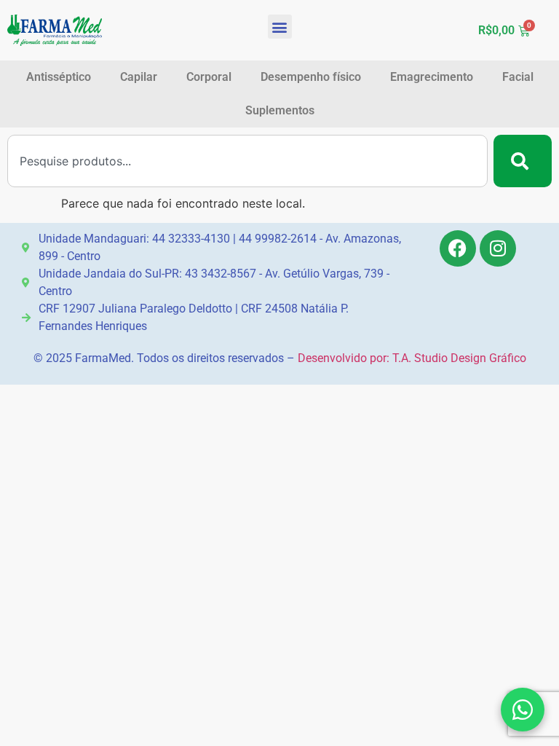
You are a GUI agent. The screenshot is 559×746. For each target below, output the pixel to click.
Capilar (138, 77)
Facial (518, 77)
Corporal (208, 77)
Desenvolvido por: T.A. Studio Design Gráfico (412, 358)
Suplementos (279, 110)
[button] (280, 27)
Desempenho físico (311, 77)
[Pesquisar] (522, 161)
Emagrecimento (431, 77)
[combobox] (247, 161)
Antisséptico (58, 77)
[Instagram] (498, 248)
